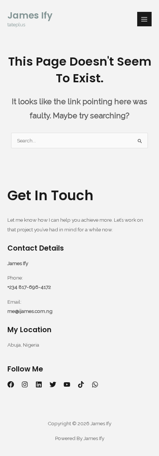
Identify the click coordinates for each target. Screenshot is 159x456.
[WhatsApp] (95, 384)
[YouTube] (67, 384)
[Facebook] (10, 384)
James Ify (30, 15)
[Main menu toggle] (144, 19)
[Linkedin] (38, 384)
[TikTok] (81, 384)
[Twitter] (53, 384)
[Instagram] (24, 384)
